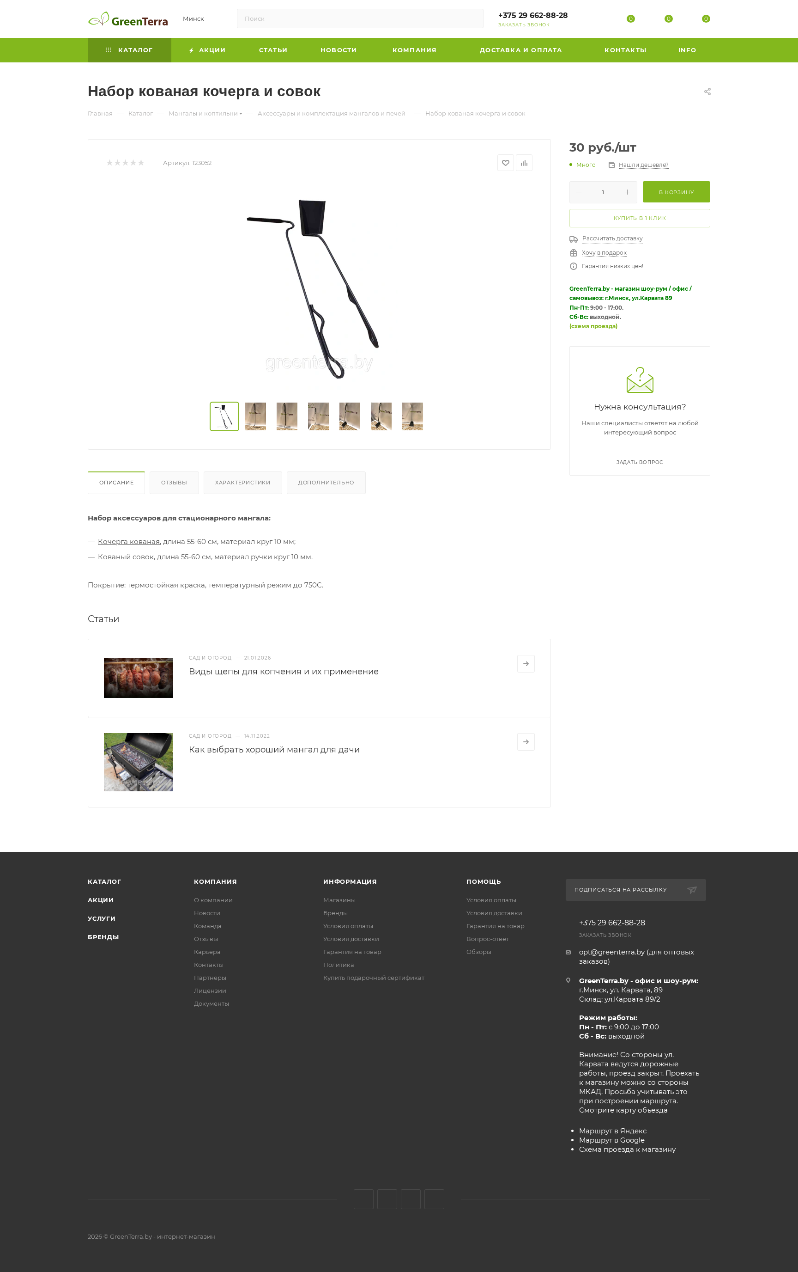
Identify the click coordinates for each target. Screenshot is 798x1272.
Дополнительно (326, 482)
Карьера (207, 951)
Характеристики (243, 482)
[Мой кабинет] (593, 20)
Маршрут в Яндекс (613, 1130)
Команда (208, 926)
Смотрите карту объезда (623, 1110)
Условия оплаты (348, 926)
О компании (213, 900)
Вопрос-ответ (487, 938)
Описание (116, 482)
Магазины (339, 900)
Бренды (103, 937)
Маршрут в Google (612, 1140)
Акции (101, 900)
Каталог (104, 881)
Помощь (483, 881)
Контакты (209, 964)
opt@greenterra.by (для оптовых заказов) (636, 957)
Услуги (102, 918)
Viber (434, 1199)
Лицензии (210, 990)
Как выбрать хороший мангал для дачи (274, 750)
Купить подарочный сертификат (373, 977)
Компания (215, 881)
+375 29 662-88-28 (533, 15)
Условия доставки (351, 938)
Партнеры (210, 977)
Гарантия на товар (352, 951)
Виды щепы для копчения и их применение (284, 672)
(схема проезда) (593, 326)
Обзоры (478, 951)
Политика (338, 964)
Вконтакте (364, 1199)
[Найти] (472, 18)
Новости (207, 913)
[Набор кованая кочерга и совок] (319, 287)
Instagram (387, 1199)
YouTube (411, 1199)
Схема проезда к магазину (627, 1149)
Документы (211, 1003)
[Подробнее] (526, 664)
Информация (350, 881)
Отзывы (174, 482)
